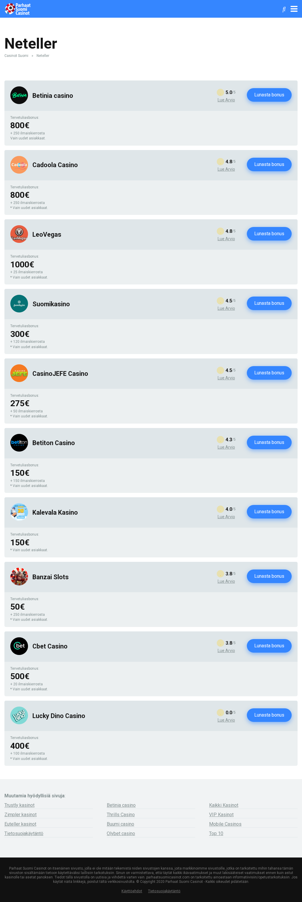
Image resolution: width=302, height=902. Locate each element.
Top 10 (216, 833)
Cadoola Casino (55, 165)
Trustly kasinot (19, 805)
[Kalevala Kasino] (19, 519)
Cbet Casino (50, 646)
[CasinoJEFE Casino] (19, 380)
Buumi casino (120, 824)
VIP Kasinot (221, 814)
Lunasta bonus (269, 95)
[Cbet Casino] (19, 653)
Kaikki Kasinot (223, 805)
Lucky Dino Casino (58, 716)
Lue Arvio (226, 100)
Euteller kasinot (20, 824)
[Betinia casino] (19, 102)
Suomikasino (51, 304)
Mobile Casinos (225, 824)
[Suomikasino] (19, 311)
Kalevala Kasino (55, 512)
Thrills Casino (121, 814)
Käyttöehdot (132, 891)
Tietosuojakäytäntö (23, 833)
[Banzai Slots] (19, 584)
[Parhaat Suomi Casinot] (17, 8)
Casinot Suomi (16, 56)
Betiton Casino (53, 443)
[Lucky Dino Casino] (19, 722)
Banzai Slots (50, 577)
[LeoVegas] (19, 241)
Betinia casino (52, 95)
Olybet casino (121, 833)
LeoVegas (46, 234)
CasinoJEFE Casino (60, 373)
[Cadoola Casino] (19, 172)
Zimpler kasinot (20, 814)
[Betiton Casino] (19, 450)
